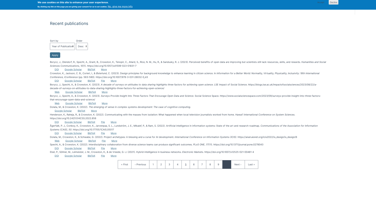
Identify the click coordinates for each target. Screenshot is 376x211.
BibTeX (91, 69)
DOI (57, 69)
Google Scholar (73, 69)
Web (57, 92)
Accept (320, 2)
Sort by (54, 40)
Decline (333, 2)
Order (79, 40)
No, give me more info (120, 6)
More (104, 69)
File (103, 80)
